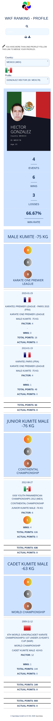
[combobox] (27, 63)
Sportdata (39, 716)
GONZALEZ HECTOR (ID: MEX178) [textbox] (23, 80)
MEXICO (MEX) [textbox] (14, 62)
